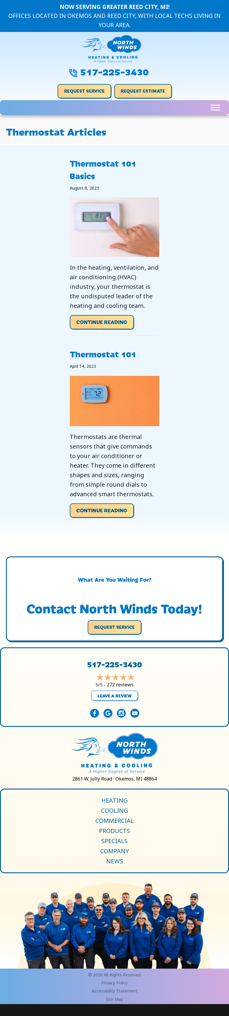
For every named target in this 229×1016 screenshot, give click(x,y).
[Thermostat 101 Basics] (114, 227)
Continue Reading (102, 323)
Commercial (114, 821)
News (114, 861)
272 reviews (120, 684)
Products (114, 831)
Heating (114, 801)
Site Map (114, 999)
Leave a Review (114, 696)
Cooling (114, 811)
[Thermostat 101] (114, 400)
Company (114, 851)
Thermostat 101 (103, 354)
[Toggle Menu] (215, 107)
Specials (114, 841)
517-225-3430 (114, 71)
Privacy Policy (114, 983)
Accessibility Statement (114, 991)
